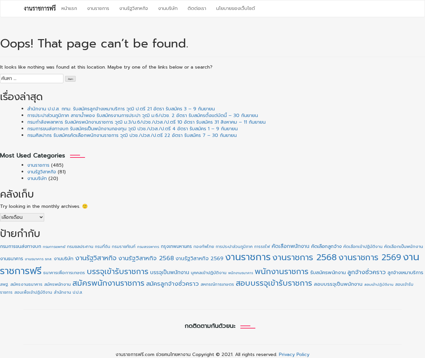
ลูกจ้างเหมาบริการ (405, 272)
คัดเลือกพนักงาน (290, 246)
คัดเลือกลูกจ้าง (326, 246)
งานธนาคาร (11, 258)
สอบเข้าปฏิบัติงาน (378, 284)
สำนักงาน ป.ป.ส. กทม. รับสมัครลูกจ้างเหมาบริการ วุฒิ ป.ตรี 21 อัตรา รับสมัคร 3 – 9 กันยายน (121, 108)
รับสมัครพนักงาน (328, 272)
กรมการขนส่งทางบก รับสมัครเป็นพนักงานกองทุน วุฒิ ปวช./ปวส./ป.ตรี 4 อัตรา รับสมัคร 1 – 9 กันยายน (132, 128)
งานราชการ (98, 8)
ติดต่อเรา (197, 8)
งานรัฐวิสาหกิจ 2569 (199, 259)
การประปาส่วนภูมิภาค (234, 247)
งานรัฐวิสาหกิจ (133, 8)
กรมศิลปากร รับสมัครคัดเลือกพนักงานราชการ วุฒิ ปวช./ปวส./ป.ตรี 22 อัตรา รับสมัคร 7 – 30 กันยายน (132, 135)
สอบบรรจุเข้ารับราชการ (274, 283)
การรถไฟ (262, 247)
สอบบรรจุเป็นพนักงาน (338, 284)
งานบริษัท (168, 8)
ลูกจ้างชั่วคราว (366, 272)
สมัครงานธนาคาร (26, 284)
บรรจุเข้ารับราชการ (117, 271)
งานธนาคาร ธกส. (38, 259)
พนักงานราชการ (281, 271)
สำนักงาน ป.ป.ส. (68, 292)
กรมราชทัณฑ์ (123, 247)
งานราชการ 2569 (369, 257)
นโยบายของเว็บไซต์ (235, 8)
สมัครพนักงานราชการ (108, 283)
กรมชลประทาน (80, 246)
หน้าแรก (69, 8)
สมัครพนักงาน (57, 284)
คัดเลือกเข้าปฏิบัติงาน (362, 247)
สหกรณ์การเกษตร (217, 284)
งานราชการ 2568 (304, 257)
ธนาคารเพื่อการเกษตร (64, 272)
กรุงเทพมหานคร (176, 246)
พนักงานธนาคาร (240, 272)
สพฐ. (4, 284)
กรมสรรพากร (148, 247)
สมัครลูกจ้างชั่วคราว (172, 283)
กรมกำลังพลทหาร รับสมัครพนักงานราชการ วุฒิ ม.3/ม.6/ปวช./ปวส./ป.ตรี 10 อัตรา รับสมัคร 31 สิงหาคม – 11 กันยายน (146, 122)
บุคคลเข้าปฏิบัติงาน (208, 272)
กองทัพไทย (204, 247)
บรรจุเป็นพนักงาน (169, 272)
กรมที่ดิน (102, 247)
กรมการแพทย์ (54, 247)
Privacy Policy (294, 354)
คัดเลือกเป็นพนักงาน (403, 246)
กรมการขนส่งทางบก (20, 246)
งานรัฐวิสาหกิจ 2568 (146, 258)
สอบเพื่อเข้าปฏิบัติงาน (33, 292)
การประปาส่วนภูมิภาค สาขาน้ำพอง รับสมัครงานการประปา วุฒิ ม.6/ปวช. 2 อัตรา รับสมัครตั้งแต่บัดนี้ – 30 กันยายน (142, 115)
